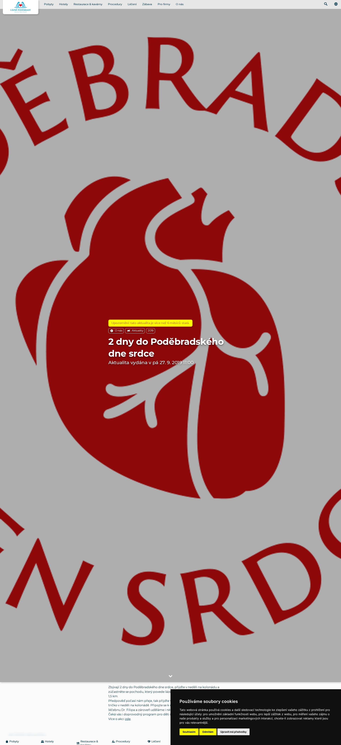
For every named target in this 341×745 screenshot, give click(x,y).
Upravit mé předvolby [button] (233, 731)
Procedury (115, 4)
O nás (180, 4)
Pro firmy (164, 4)
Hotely (63, 4)
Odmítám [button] (207, 731)
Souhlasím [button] (189, 731)
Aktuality (137, 330)
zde (128, 718)
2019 (150, 330)
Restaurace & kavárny (88, 4)
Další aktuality (30, 735)
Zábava (147, 4)
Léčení (132, 4)
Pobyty (48, 4)
